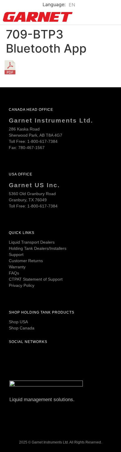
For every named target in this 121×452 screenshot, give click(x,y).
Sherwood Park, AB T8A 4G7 (35, 135)
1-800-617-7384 (42, 141)
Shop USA (18, 321)
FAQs (14, 273)
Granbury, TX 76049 (28, 199)
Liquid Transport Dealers (32, 242)
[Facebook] (16, 355)
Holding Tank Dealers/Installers (37, 248)
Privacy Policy (21, 285)
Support (16, 254)
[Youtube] (63, 355)
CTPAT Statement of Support (36, 279)
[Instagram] (31, 355)
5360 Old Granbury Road (32, 193)
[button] (108, 17)
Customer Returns (26, 260)
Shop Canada (21, 328)
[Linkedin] (47, 355)
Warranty (17, 266)
